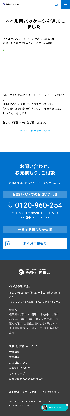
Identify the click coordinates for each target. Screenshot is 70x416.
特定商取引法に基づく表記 (23, 392)
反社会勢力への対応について (26, 379)
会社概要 (14, 351)
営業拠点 (14, 357)
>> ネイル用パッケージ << (35, 130)
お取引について (18, 362)
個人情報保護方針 (51, 392)
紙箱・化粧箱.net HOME (23, 346)
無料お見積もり (35, 243)
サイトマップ (17, 373)
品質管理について (19, 368)
